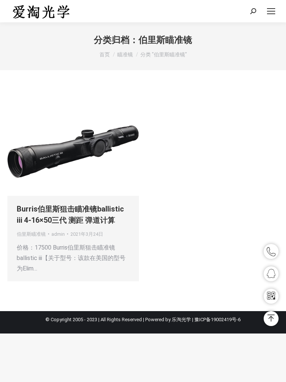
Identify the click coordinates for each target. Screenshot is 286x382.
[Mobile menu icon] (271, 11)
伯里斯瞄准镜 (31, 234)
